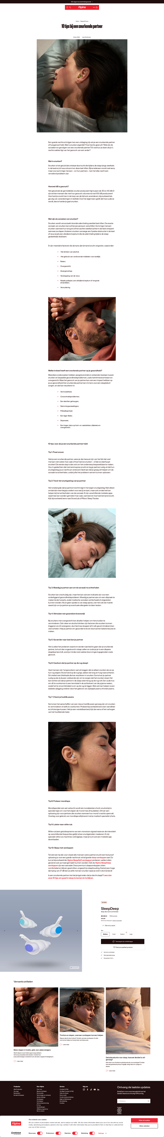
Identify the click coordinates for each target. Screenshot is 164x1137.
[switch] (58, 1133)
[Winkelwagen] (96, 7)
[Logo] (82, 7)
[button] (92, 1)
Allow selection (144, 1126)
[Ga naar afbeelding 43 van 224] (76, 967)
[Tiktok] (91, 1089)
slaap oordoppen (98, 857)
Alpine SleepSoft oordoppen (79, 860)
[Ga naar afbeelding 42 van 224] (75, 967)
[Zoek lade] (70, 7)
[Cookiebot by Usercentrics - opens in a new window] (16, 1133)
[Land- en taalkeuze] (94, 7)
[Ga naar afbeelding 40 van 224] (73, 967)
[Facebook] (87, 1089)
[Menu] (67, 7)
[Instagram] (84, 1089)
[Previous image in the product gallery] (4, 930)
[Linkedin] (98, 1089)
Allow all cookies (144, 1120)
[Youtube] (95, 1089)
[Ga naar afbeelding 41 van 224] (74, 967)
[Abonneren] (148, 1101)
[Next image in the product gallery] (77, 930)
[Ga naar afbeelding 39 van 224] (72, 967)
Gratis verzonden (117, 920)
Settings (101, 1133)
